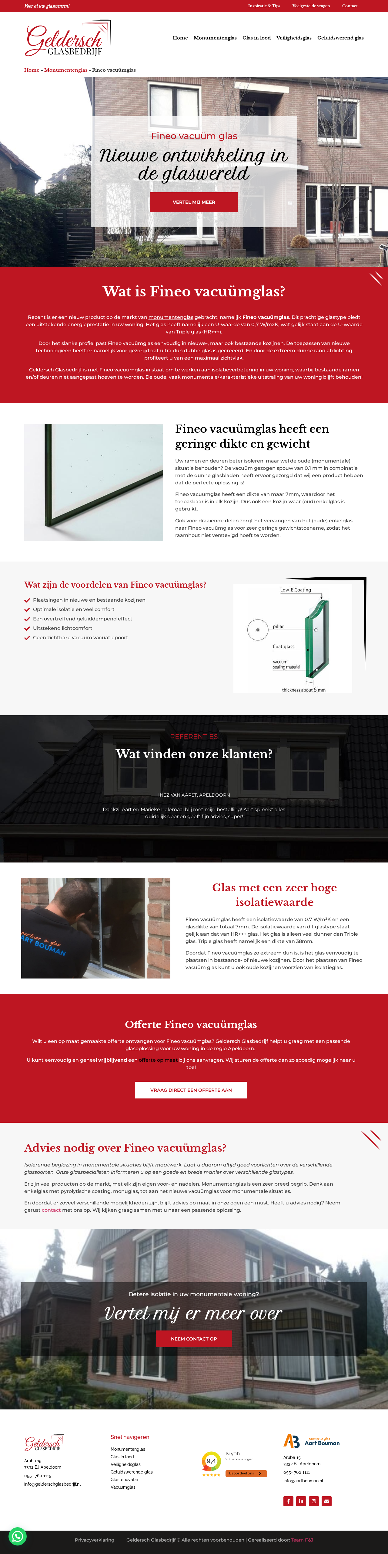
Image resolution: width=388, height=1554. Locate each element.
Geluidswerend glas (340, 38)
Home (180, 38)
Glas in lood (256, 38)
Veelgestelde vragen (311, 6)
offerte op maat (158, 1060)
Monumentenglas (215, 38)
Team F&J (302, 1540)
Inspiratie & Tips (264, 6)
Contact (350, 6)
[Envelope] (327, 1501)
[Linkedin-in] (301, 1501)
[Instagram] (314, 1501)
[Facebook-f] (288, 1501)
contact (51, 1210)
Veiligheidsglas (294, 38)
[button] (17, 1536)
